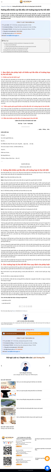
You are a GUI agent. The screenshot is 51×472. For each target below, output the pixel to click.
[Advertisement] (25, 62)
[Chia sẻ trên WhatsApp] (20, 306)
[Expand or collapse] (48, 41)
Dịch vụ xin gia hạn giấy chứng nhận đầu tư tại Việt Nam (29, 390)
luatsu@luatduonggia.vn (12, 35)
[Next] (49, 366)
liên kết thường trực (23, 310)
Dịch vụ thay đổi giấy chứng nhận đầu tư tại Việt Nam (29, 399)
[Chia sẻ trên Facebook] (22, 306)
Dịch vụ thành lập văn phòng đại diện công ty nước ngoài (30, 408)
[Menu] (1, 1)
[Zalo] (47, 468)
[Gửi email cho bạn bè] (27, 306)
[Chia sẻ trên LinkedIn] (31, 306)
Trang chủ (3, 6)
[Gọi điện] (47, 458)
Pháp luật (9, 6)
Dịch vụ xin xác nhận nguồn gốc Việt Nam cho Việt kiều (29, 381)
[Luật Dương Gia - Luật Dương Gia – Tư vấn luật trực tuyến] (25, 2)
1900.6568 (19, 31)
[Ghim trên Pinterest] (29, 306)
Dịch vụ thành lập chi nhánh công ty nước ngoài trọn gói (29, 417)
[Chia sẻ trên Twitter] (24, 306)
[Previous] (1, 366)
